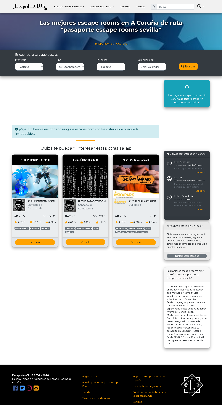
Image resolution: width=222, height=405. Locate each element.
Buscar (189, 66)
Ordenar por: (146, 60)
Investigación (21, 228)
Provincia (20, 60)
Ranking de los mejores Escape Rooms (100, 384)
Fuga (148, 228)
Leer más (200, 172)
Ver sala (35, 242)
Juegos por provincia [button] (68, 6)
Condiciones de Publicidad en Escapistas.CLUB (150, 394)
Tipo (58, 60)
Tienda (140, 6)
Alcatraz (120, 232)
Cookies (137, 401)
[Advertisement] (85, 101)
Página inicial (89, 376)
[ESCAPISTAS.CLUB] (30, 6)
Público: (102, 60)
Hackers (45, 228)
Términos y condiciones (96, 398)
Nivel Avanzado (84, 228)
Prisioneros (121, 228)
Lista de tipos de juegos (147, 386)
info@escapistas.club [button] (188, 256)
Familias (130, 232)
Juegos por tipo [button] (101, 6)
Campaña (34, 228)
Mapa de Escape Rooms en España (149, 378)
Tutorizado (141, 232)
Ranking (125, 6)
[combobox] (175, 7)
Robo (96, 228)
